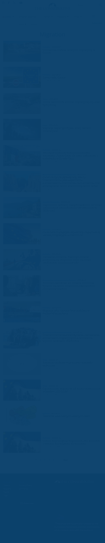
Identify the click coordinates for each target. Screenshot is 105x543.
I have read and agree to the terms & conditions (53, 292)
